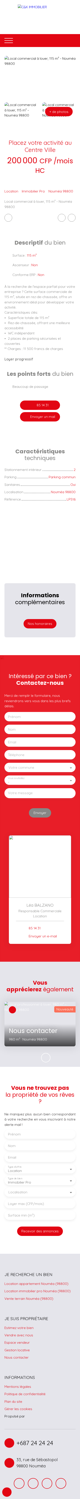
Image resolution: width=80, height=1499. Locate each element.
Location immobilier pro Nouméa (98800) (37, 1291)
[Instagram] (33, 1483)
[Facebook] (19, 1483)
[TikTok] (47, 1483)
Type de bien (15, 1178)
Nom (12, 729)
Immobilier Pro (33, 191)
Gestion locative (17, 1350)
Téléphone (16, 755)
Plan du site (13, 1401)
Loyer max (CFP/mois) (26, 1204)
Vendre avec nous (18, 1335)
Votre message (20, 793)
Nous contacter (16, 1357)
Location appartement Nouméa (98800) (36, 1283)
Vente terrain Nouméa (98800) (28, 1298)
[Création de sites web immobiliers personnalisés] (36, 1416)
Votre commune (21, 767)
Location (11, 191)
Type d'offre (15, 1167)
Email (12, 742)
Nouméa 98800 (60, 191)
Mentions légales (17, 1386)
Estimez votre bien (19, 1327)
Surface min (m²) (21, 1215)
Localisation (17, 1192)
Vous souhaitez (16, 778)
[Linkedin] (61, 1483)
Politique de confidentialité (25, 1394)
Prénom (14, 717)
